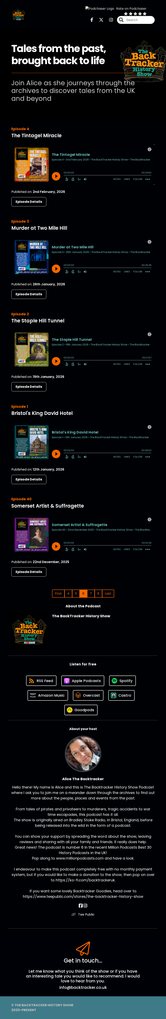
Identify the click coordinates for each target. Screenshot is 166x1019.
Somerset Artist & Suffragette (47, 506)
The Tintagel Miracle (36, 135)
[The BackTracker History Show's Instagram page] (108, 20)
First (58, 593)
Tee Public (86, 914)
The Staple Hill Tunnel (37, 320)
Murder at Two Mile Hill (39, 228)
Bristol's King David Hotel (42, 413)
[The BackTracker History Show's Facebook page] (91, 20)
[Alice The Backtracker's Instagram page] (85, 906)
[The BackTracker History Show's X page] (98, 20)
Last (108, 593)
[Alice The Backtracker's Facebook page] (81, 906)
